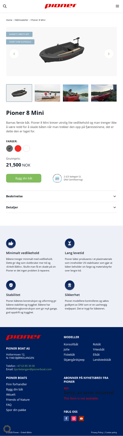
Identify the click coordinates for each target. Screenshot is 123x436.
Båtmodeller (21, 19)
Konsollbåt (71, 344)
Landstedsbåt (102, 360)
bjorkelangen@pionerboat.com (33, 369)
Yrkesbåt (98, 349)
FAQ (9, 405)
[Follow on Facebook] (66, 418)
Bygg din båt (23, 178)
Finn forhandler (16, 384)
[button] (7, 429)
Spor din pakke (16, 410)
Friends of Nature (18, 400)
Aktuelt (10, 394)
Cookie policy (111, 432)
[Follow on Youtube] (81, 418)
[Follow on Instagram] (73, 418)
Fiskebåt (69, 354)
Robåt (97, 344)
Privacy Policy (97, 432)
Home (9, 19)
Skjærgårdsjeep (74, 360)
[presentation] (14, 54)
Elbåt (96, 354)
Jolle (67, 349)
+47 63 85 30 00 (25, 366)
